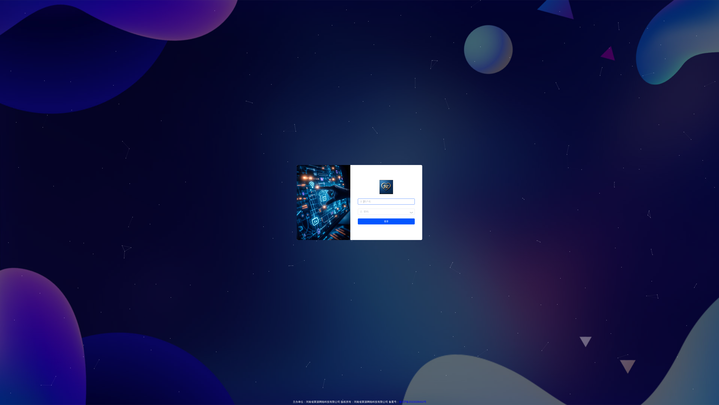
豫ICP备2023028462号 (412, 402)
